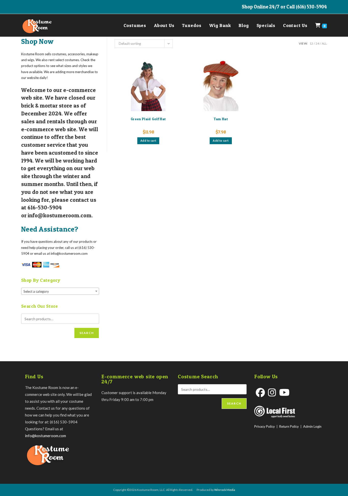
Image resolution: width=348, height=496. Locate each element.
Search (86, 333)
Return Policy (289, 426)
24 (317, 43)
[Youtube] (284, 392)
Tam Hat (220, 119)
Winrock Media (224, 490)
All (324, 43)
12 (311, 43)
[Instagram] (272, 392)
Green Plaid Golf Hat (148, 119)
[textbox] (60, 291)
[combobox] (60, 291)
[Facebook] (260, 392)
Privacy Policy (264, 426)
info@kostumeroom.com (45, 435)
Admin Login (312, 426)
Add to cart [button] (148, 140)
